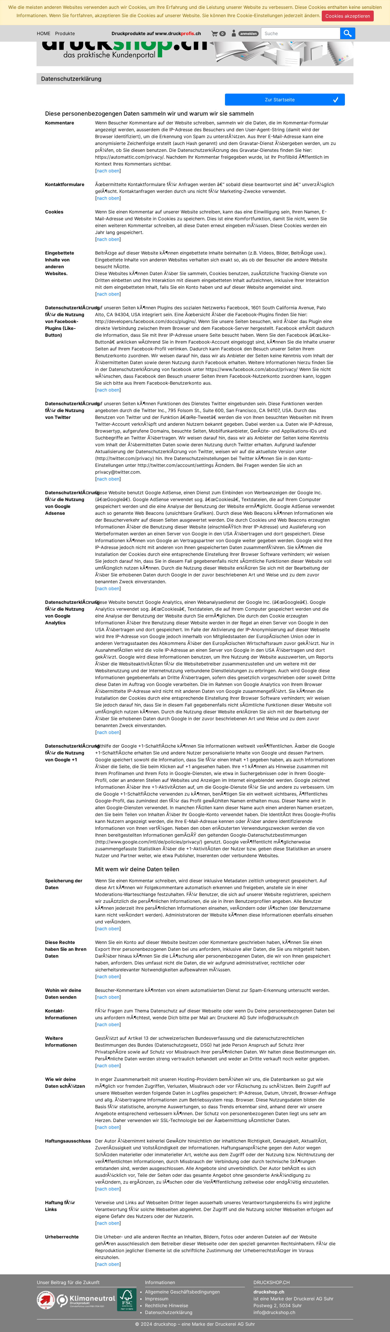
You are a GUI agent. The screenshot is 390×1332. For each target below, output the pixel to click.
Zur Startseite (280, 99)
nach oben (108, 170)
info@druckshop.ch (274, 1312)
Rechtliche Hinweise (166, 1305)
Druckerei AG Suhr (313, 1298)
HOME (44, 33)
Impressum (156, 1298)
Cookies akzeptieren (347, 16)
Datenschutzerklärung (168, 1312)
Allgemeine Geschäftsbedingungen (182, 1292)
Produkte (65, 33)
